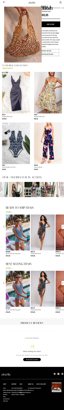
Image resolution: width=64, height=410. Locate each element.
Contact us (31, 390)
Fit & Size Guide (16, 388)
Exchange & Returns (17, 390)
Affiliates (22, 394)
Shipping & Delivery (17, 392)
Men (4, 396)
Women (5, 394)
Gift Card (5, 401)
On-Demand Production (34, 388)
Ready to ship (6, 392)
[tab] (50, 50)
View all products (7, 68)
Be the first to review (32, 359)
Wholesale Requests (25, 392)
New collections (7, 390)
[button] (2, 189)
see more (8, 212)
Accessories (6, 399)
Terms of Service (24, 390)
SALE (4, 388)
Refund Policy (15, 394)
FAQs (21, 388)
